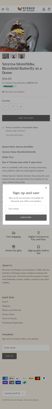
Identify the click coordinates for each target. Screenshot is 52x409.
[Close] (46, 188)
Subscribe (26, 217)
